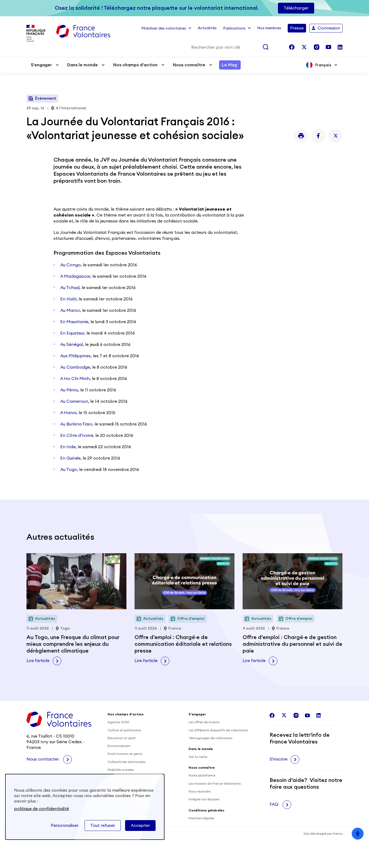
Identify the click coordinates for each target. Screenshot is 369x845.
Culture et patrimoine (124, 730)
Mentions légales (201, 818)
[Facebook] (318, 136)
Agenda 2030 (118, 722)
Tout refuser (102, 825)
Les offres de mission (204, 722)
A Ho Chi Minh (75, 378)
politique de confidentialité (41, 809)
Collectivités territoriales (126, 762)
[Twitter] (335, 136)
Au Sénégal (71, 344)
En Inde (68, 447)
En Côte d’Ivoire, (77, 435)
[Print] (301, 136)
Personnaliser (65, 825)
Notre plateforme (202, 775)
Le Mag (230, 65)
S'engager (41, 65)
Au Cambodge (75, 367)
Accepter (140, 825)
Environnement (119, 746)
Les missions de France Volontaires (215, 783)
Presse (297, 28)
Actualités (207, 28)
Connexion (329, 28)
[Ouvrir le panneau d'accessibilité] (358, 834)
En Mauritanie (74, 322)
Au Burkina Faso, (76, 424)
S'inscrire (278, 759)
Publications (234, 28)
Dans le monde (82, 65)
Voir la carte (198, 756)
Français (323, 65)
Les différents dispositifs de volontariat (218, 730)
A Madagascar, (75, 276)
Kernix (338, 833)
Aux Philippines (75, 356)
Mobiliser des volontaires (163, 28)
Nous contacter (43, 759)
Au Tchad (69, 288)
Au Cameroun (74, 401)
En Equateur (72, 333)
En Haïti (68, 299)
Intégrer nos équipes (204, 799)
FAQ (274, 804)
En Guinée (70, 458)
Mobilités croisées (121, 769)
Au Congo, (71, 265)
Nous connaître (189, 65)
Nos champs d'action (135, 65)
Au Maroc (70, 310)
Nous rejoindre (199, 791)
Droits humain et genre (125, 753)
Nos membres (269, 28)
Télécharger (296, 8)
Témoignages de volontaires (210, 738)
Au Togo (68, 469)
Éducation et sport (122, 738)
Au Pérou (69, 390)
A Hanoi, (69, 413)
